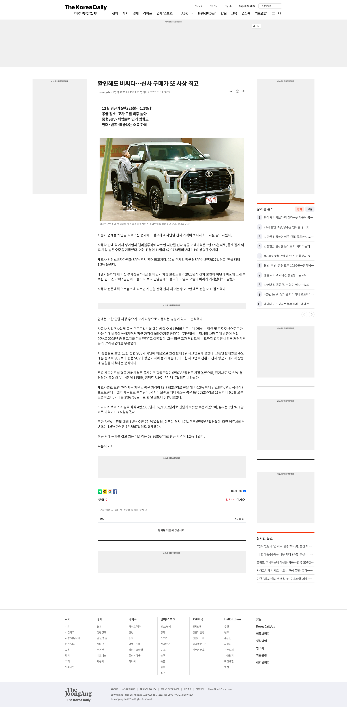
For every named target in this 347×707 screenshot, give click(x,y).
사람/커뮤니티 (72, 638)
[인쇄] (237, 91)
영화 (162, 632)
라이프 (147, 13)
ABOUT (114, 689)
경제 (136, 13)
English (228, 6)
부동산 (100, 649)
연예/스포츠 (165, 13)
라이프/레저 (135, 626)
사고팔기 (229, 655)
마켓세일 (229, 661)
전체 (115, 13)
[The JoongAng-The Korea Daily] (78, 694)
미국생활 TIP (199, 644)
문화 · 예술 (135, 655)
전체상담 (197, 626)
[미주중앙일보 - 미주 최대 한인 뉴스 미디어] (86, 10)
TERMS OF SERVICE (170, 689)
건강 (131, 632)
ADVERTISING (128, 689)
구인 (226, 626)
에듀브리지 (263, 633)
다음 (311, 314)
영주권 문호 (198, 649)
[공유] (243, 91)
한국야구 (165, 644)
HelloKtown (207, 13)
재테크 (100, 644)
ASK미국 (187, 13)
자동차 (100, 661)
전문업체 (229, 649)
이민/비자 (70, 644)
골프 (162, 667)
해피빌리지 (263, 662)
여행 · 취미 (135, 644)
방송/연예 (165, 626)
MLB (163, 649)
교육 (234, 13)
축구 (162, 673)
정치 (67, 655)
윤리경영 (187, 689)
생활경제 (101, 632)
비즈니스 (101, 655)
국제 (67, 661)
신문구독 (198, 6)
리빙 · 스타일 (136, 649)
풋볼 (162, 661)
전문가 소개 (198, 638)
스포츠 (164, 638)
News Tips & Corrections (220, 689)
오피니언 (69, 667)
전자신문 (213, 6)
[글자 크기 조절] (231, 91)
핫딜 (224, 13)
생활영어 (261, 641)
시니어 (132, 661)
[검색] (280, 13)
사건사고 (69, 632)
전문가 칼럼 (198, 632)
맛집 (226, 667)
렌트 (226, 632)
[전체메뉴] (273, 13)
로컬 (310, 209)
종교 (131, 638)
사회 (125, 13)
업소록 (245, 13)
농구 (162, 655)
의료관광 (261, 13)
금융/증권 (102, 638)
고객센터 (200, 689)
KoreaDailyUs (265, 626)
